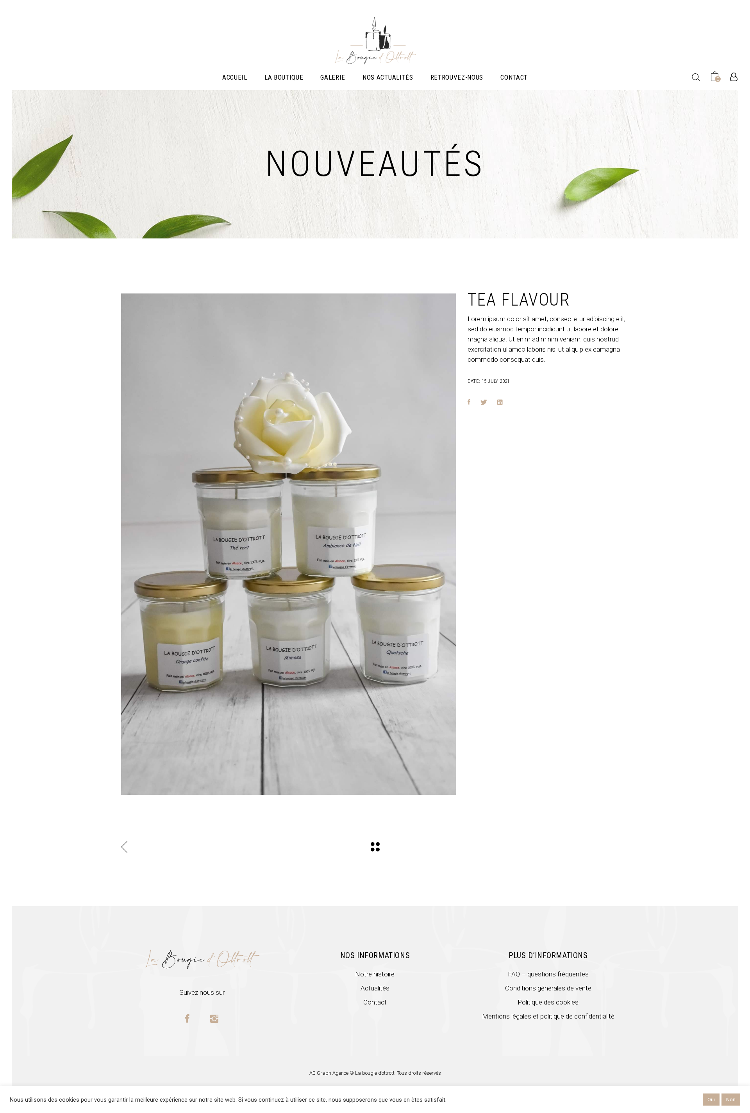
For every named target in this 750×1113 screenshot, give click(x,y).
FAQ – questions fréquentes (548, 974)
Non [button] (731, 1099)
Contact (375, 1002)
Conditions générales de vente (548, 988)
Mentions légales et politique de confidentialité (548, 1016)
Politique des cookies (548, 1002)
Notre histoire (375, 974)
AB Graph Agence (329, 1073)
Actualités (375, 988)
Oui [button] (711, 1099)
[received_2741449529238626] (288, 544)
